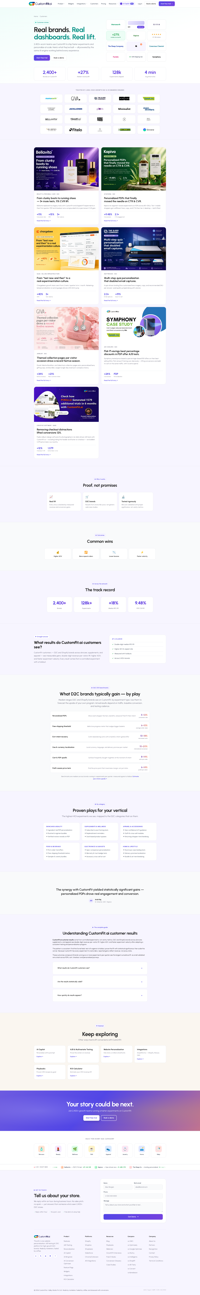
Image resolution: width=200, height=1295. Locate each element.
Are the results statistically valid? (70, 982)
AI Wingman (68, 1257)
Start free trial (166, 4)
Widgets (71, 4)
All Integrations (90, 1261)
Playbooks (110, 1245)
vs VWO (130, 1241)
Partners (152, 1245)
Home (36, 16)
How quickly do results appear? (70, 995)
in (35, 1256)
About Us (152, 1241)
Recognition (153, 1249)
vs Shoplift (131, 1261)
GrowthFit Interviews (113, 1253)
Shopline (88, 1245)
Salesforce (89, 1253)
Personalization (69, 1249)
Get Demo (133, 1217)
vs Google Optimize (135, 1249)
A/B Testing (68, 1245)
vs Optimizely (132, 1245)
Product (60, 4)
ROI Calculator (69, 1279)
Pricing (103, 4)
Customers (94, 4)
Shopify (88, 1241)
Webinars (109, 1249)
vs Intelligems (132, 1257)
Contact (152, 1253)
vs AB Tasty (132, 1265)
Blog (107, 1241)
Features (67, 1241)
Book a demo (151, 4)
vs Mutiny (131, 1253)
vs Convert (131, 1269)
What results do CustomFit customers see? (74, 968)
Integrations (81, 4)
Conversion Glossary (113, 1261)
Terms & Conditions (156, 1261)
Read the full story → (44, 221)
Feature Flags (68, 1268)
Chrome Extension (91, 1257)
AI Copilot (127, 4)
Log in (140, 4)
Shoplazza (89, 1249)
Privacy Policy (153, 1257)
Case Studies (111, 1265)
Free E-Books (111, 1257)
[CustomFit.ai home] (40, 4)
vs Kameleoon (133, 1273)
